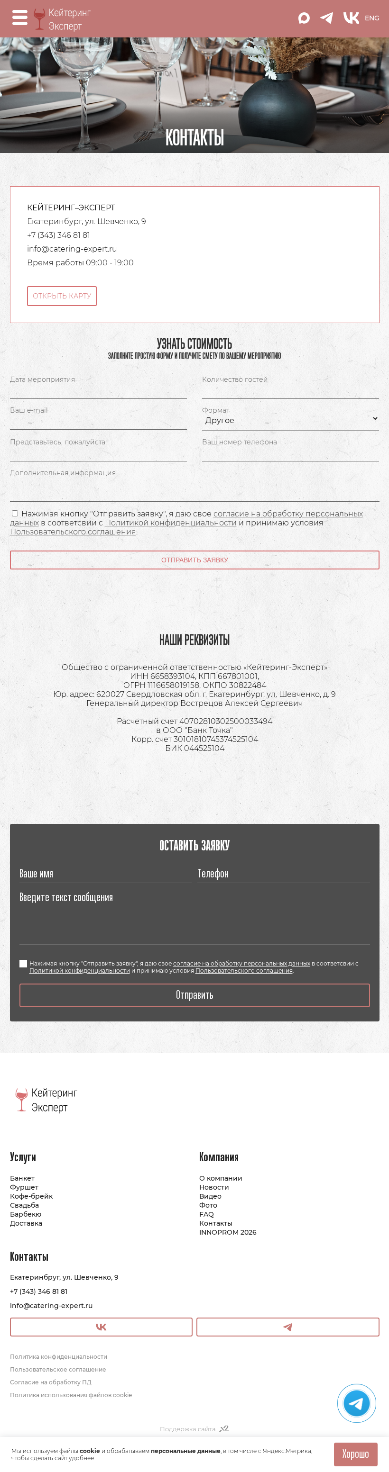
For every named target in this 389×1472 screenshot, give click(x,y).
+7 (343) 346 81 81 (38, 1291)
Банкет (22, 1178)
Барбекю (25, 1214)
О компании (220, 1178)
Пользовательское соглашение (58, 1369)
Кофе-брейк (31, 1196)
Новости (214, 1187)
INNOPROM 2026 (228, 1232)
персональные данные (186, 1450)
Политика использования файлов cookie (71, 1395)
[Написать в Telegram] (357, 1404)
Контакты (215, 1223)
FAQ (206, 1214)
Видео (210, 1196)
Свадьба (24, 1205)
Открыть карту (62, 296)
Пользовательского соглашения (73, 531)
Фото (208, 1205)
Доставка (26, 1223)
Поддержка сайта (188, 1429)
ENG (372, 18)
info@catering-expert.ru (51, 1305)
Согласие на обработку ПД (51, 1382)
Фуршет (24, 1187)
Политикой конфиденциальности (171, 522)
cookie (90, 1450)
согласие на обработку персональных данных (241, 963)
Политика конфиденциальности (58, 1356)
